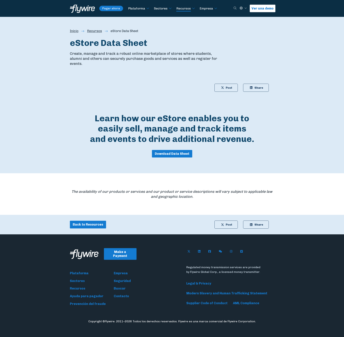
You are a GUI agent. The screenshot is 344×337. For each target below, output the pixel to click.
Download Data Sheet (172, 154)
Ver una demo (263, 8)
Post (229, 87)
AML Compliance (246, 303)
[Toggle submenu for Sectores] (170, 8)
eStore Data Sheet (124, 31)
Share (258, 87)
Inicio (74, 31)
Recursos (183, 8)
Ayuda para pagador (86, 296)
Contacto (121, 296)
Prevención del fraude (88, 304)
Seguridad (122, 281)
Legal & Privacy (198, 283)
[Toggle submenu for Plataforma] (148, 8)
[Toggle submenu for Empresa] (216, 8)
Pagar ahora (111, 8)
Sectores (161, 8)
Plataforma (136, 8)
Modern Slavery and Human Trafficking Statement (226, 293)
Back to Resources (88, 224)
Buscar (120, 288)
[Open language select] (245, 8)
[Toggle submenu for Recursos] (193, 8)
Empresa (206, 8)
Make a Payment (120, 254)
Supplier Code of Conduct (207, 303)
